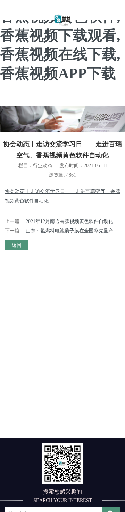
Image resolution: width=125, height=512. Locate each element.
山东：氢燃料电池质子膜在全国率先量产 (69, 230)
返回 (17, 245)
